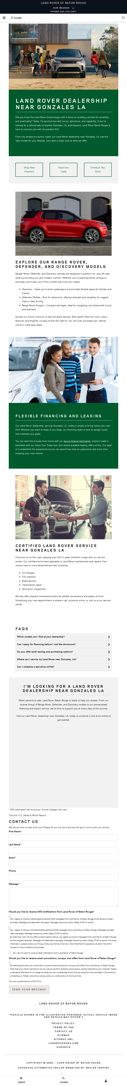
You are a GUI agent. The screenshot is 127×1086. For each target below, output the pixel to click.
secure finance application (77, 441)
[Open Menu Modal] (4, 18)
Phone (12, 870)
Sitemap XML (63, 1039)
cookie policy (60, 976)
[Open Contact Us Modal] (123, 18)
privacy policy (46, 976)
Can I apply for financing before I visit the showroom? (46, 644)
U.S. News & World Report (32, 815)
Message (14, 884)
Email (12, 857)
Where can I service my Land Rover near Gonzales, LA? (46, 659)
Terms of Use (63, 1027)
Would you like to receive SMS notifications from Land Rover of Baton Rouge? (51, 911)
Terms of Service (61, 944)
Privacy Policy (44, 944)
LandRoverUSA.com (63, 1043)
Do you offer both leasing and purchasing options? (45, 651)
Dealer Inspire (97, 1067)
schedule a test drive (90, 716)
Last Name (15, 844)
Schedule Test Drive (97, 169)
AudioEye (63, 1047)
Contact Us (63, 1031)
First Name (15, 831)
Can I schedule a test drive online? (35, 666)
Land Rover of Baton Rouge (79, 1062)
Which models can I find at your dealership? (40, 636)
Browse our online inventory (29, 316)
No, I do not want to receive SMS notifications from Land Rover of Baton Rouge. (48, 953)
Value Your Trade (63, 169)
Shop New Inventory (29, 169)
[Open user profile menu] (106, 1081)
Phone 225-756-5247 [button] (63, 11)
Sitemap (63, 1035)
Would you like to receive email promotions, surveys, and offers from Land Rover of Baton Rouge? (62, 958)
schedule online (76, 600)
